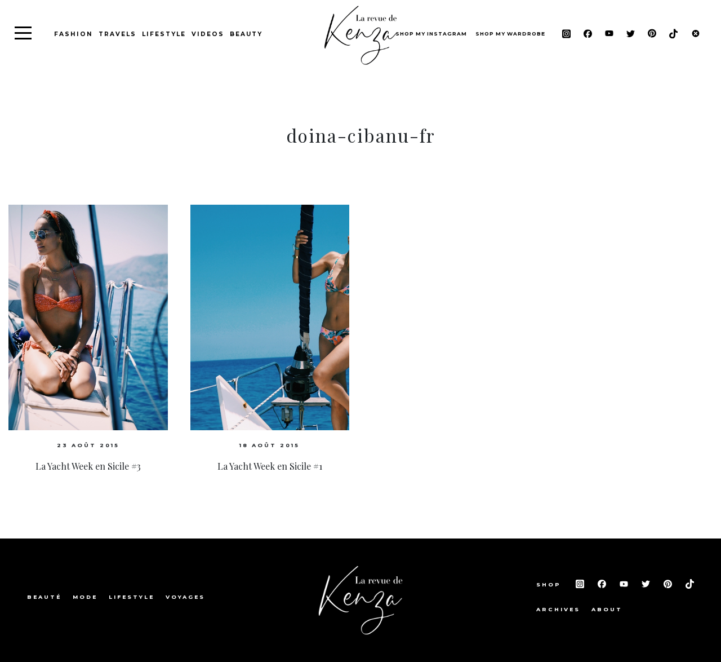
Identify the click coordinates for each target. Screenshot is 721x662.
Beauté (44, 597)
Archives (558, 609)
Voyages (185, 597)
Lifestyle (164, 34)
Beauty (246, 34)
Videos (208, 34)
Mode (85, 597)
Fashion (73, 34)
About (606, 609)
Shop (550, 584)
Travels (117, 34)
